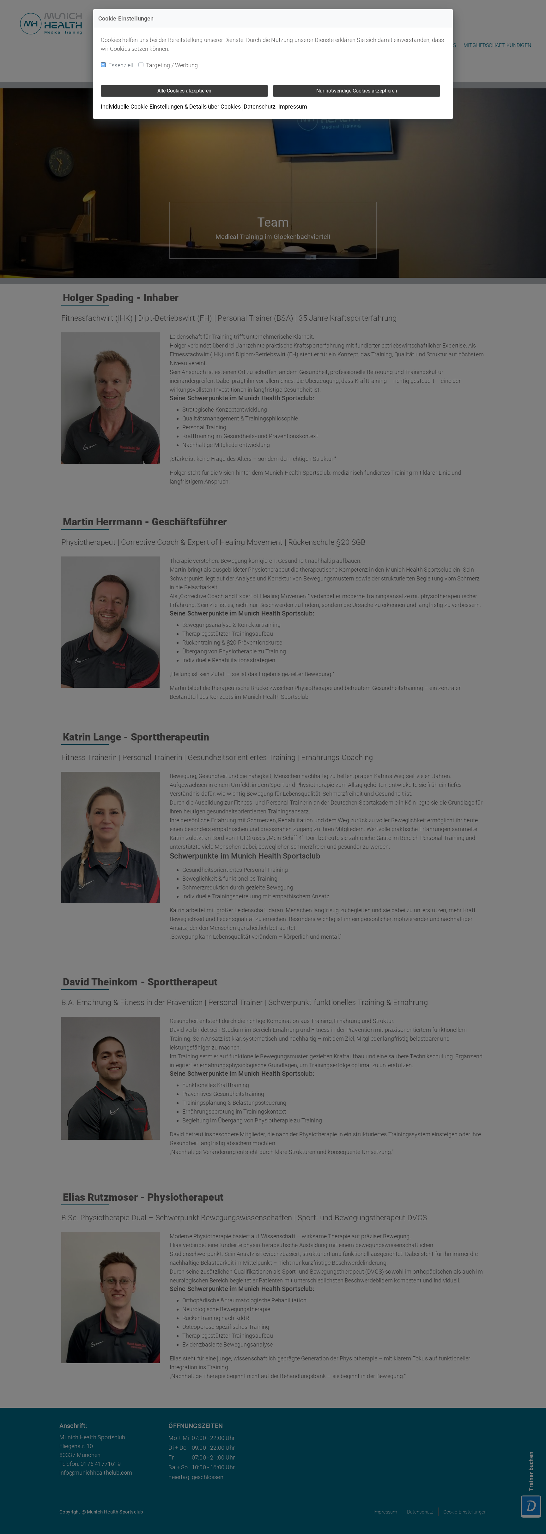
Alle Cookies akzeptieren (184, 91)
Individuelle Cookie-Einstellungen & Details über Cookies (171, 106)
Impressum (292, 106)
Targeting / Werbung (172, 65)
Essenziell (120, 65)
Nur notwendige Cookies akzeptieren (356, 91)
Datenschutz (260, 106)
